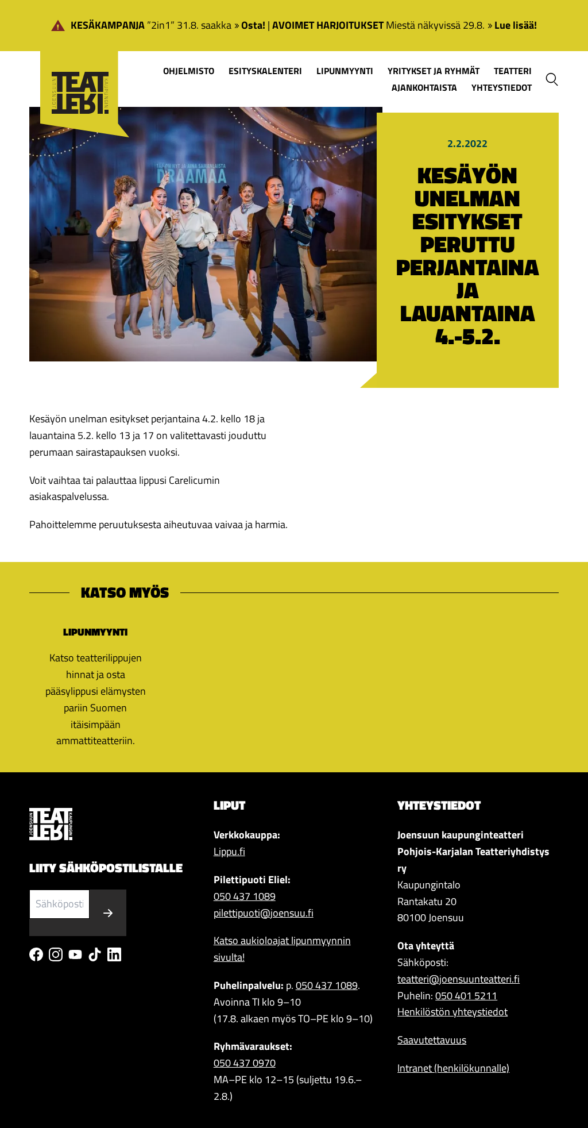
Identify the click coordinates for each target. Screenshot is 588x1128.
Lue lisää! (515, 25)
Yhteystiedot (501, 87)
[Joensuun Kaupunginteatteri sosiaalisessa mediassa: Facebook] (36, 954)
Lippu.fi (229, 851)
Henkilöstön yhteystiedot (452, 1011)
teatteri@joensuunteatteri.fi (458, 979)
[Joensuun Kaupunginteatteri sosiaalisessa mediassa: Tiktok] (95, 954)
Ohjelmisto (188, 71)
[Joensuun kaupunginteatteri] (79, 75)
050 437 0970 (245, 1063)
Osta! (253, 25)
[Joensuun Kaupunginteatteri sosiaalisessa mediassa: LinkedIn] (114, 954)
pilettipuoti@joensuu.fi (264, 913)
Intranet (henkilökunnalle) (453, 1068)
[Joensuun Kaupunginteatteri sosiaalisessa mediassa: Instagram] (56, 954)
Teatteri (513, 71)
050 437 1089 (245, 896)
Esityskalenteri (265, 71)
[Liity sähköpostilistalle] (108, 913)
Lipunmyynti (344, 71)
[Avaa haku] (552, 79)
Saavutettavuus (431, 1040)
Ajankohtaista (424, 87)
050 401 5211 (466, 995)
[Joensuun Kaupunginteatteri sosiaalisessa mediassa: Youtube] (75, 954)
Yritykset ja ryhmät (433, 71)
